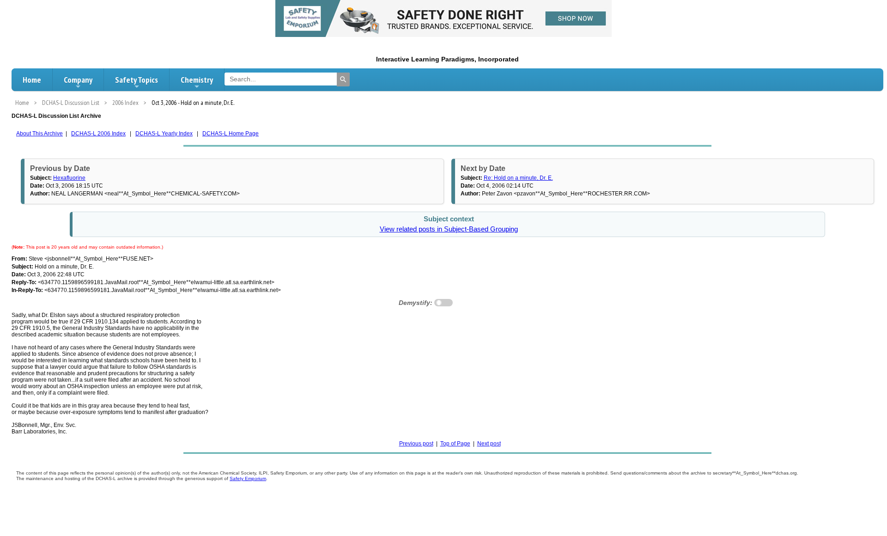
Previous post (416, 443)
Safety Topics (136, 79)
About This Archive (39, 133)
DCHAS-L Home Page (230, 133)
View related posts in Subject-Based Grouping (449, 229)
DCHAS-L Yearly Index (164, 133)
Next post (489, 443)
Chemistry (197, 79)
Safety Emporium (248, 478)
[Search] (343, 79)
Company (78, 79)
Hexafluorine (69, 178)
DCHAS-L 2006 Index (98, 133)
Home (32, 79)
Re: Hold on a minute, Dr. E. (518, 178)
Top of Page (455, 443)
